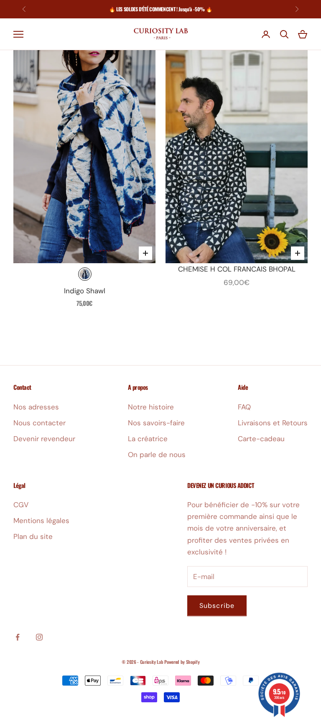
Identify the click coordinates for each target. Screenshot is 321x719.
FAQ (244, 407)
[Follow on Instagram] (39, 637)
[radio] (85, 274)
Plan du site (33, 536)
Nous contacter (39, 422)
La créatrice (148, 438)
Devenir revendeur (44, 438)
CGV (20, 504)
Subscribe (216, 605)
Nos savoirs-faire (156, 422)
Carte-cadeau (261, 438)
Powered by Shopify (181, 661)
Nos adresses (36, 407)
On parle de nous (157, 454)
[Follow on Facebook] (17, 637)
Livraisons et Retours (273, 422)
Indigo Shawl (84, 290)
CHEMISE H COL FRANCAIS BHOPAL (237, 269)
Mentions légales (41, 520)
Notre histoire (151, 407)
